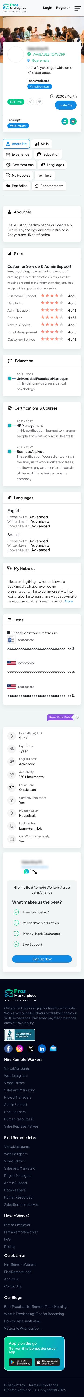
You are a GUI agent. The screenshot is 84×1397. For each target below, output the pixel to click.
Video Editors (14, 1083)
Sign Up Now (42, 959)
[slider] (52, 296)
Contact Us (12, 1286)
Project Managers (17, 1097)
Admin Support (15, 1104)
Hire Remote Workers (23, 1059)
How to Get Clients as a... (23, 1321)
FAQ (7, 1239)
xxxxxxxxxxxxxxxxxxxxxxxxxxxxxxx (36, 648)
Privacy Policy (14, 1385)
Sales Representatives (21, 1126)
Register (63, 7)
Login (47, 7)
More (69, 601)
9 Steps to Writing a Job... (23, 1328)
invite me (66, 105)
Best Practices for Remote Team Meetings (36, 1306)
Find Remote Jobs (20, 1137)
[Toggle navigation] (77, 8)
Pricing (9, 1246)
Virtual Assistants (17, 1068)
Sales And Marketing (19, 1090)
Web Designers (16, 1075)
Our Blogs (13, 1297)
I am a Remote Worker (21, 1232)
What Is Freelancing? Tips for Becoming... (35, 1314)
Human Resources (18, 1119)
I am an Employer (17, 1225)
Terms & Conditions (43, 1385)
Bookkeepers (15, 1112)
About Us (11, 1279)
